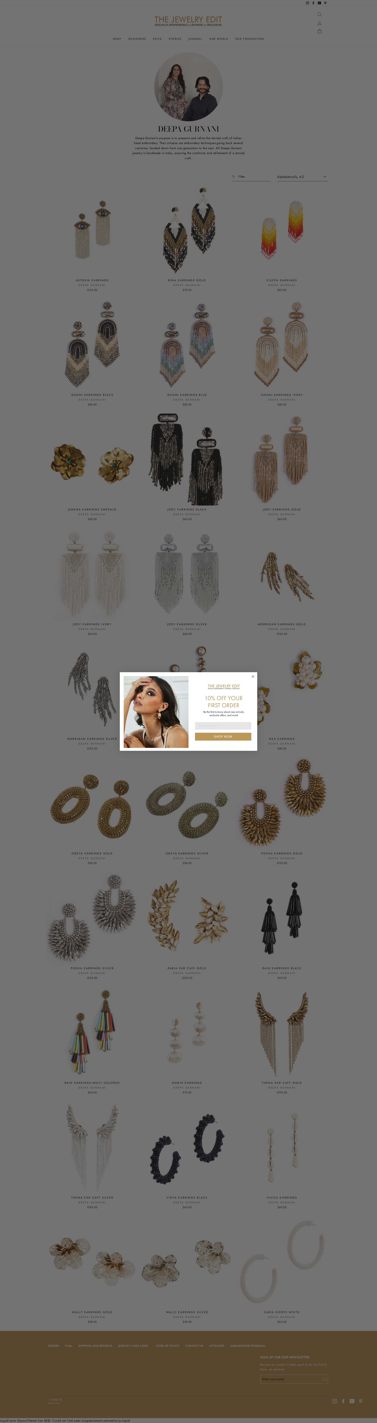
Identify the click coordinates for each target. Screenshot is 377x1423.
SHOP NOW (223, 736)
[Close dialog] (253, 676)
